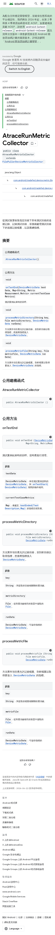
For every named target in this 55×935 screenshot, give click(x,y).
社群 (20, 917)
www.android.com (11, 891)
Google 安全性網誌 (11, 854)
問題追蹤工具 (8, 906)
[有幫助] (22, 87)
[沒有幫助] (26, 87)
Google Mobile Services (13, 896)
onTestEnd (12, 287)
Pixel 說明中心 (9, 886)
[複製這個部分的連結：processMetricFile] (31, 641)
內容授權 (40, 776)
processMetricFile (17, 350)
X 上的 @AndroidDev (12, 844)
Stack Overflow (9, 901)
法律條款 (30, 917)
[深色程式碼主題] (50, 399)
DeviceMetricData (29, 287)
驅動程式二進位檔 (11, 827)
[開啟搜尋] (36, 3)
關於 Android (8, 917)
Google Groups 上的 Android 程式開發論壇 (23, 864)
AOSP (5, 81)
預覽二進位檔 (8, 817)
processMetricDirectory (20, 317)
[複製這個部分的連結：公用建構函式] (27, 381)
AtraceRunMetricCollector (21, 259)
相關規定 (6, 807)
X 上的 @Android (10, 840)
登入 (49, 3)
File (8, 606)
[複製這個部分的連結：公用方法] (20, 419)
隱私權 (48, 917)
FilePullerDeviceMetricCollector (22, 161)
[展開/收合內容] (23, 95)
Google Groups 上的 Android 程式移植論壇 (23, 869)
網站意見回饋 (10, 922)
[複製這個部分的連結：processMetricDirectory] (40, 522)
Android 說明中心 (10, 882)
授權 (39, 917)
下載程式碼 (7, 812)
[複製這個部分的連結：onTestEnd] (20, 428)
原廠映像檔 (7, 822)
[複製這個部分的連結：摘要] (13, 241)
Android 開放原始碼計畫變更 (21, 41)
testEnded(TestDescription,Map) (21, 507)
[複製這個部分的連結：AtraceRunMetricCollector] (42, 390)
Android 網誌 (8, 849)
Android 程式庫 (9, 802)
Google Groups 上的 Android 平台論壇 (21, 859)
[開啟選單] (5, 3)
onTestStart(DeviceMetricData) (26, 486)
